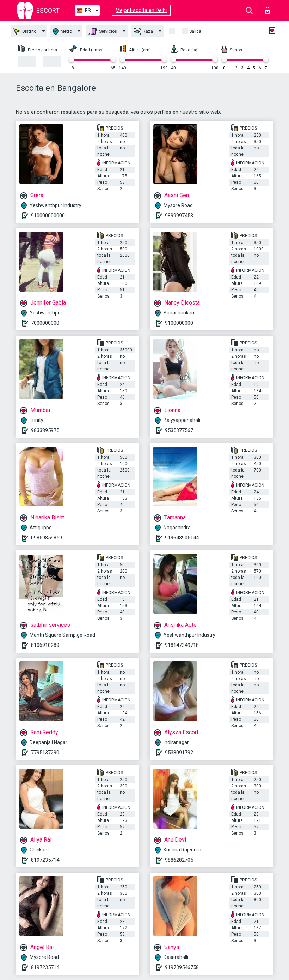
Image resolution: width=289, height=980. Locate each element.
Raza (147, 31)
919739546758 (182, 967)
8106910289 (45, 645)
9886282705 (179, 860)
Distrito (28, 31)
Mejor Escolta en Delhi (141, 10)
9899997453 (179, 215)
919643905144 (182, 538)
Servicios (107, 31)
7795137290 (45, 752)
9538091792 (179, 752)
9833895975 (45, 430)
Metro (66, 31)
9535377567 (179, 430)
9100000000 (179, 323)
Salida (195, 31)
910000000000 (48, 215)
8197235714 (45, 860)
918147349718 (182, 645)
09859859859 (46, 538)
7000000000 (45, 323)
